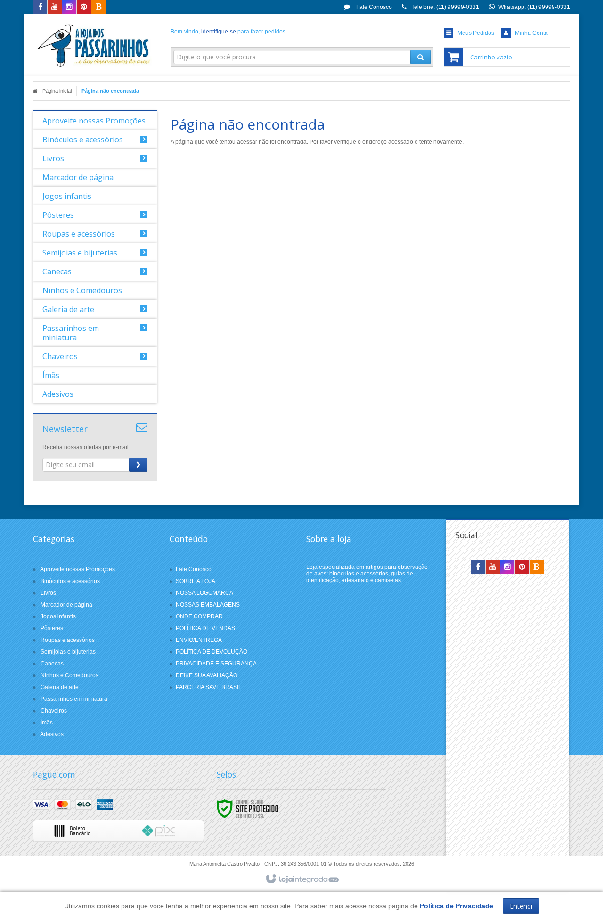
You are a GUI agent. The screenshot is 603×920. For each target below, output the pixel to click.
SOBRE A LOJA (195, 581)
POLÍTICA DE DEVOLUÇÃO (211, 652)
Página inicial (57, 91)
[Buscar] (420, 57)
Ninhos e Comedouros (69, 675)
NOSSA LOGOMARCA (204, 593)
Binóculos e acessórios (70, 581)
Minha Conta (531, 33)
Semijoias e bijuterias (68, 652)
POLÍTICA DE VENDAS (205, 628)
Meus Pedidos (475, 33)
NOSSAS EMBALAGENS (208, 604)
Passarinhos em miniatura (74, 699)
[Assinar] (138, 465)
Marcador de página (66, 604)
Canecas (52, 663)
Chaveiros (54, 710)
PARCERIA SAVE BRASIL (209, 687)
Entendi (521, 906)
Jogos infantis (58, 616)
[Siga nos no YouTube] (493, 567)
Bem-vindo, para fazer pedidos (228, 31)
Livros (48, 593)
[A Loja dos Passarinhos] (95, 45)
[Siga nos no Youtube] (55, 7)
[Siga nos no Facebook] (40, 7)
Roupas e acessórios (68, 640)
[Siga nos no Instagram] (69, 7)
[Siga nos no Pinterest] (84, 7)
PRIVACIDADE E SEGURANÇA (216, 663)
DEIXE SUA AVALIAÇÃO (206, 675)
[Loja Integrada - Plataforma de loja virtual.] (301, 879)
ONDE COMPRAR (199, 616)
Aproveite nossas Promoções (77, 569)
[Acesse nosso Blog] (98, 7)
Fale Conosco (373, 7)
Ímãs (47, 722)
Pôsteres (52, 628)
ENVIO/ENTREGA (199, 640)
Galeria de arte (60, 687)
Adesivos (52, 734)
